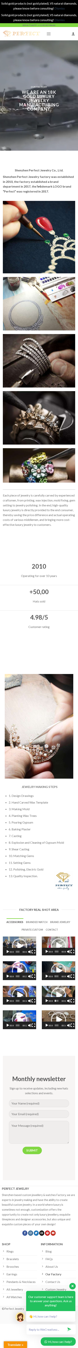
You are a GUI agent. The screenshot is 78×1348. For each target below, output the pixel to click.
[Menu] (48, 33)
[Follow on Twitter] (36, 1233)
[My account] (73, 33)
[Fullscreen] (33, 952)
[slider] (18, 952)
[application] (19, 946)
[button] (19, 946)
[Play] (8, 952)
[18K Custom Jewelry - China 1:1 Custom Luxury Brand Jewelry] (22, 34)
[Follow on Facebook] (24, 1233)
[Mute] (30, 952)
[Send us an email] (41, 1233)
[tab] (14, 922)
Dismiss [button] (60, 8)
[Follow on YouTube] (53, 1233)
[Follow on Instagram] (30, 1233)
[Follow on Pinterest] (47, 1233)
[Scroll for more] (39, 187)
